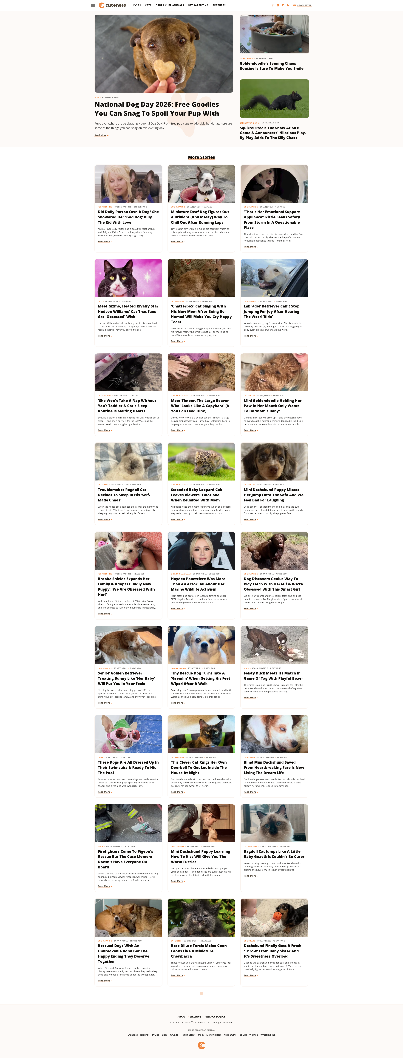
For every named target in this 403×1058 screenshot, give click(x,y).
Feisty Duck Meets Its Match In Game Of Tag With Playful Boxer (273, 676)
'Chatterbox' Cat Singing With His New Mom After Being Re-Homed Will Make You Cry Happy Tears (201, 314)
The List (242, 1034)
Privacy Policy (215, 1016)
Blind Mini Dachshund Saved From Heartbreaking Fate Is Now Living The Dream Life (274, 767)
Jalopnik (144, 1034)
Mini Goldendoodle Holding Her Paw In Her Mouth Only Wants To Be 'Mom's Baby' (273, 406)
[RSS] (288, 5)
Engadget (133, 1034)
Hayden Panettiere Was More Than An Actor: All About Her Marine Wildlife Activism (198, 584)
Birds (246, 668)
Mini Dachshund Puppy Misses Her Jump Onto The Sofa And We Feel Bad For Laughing (274, 495)
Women (253, 1034)
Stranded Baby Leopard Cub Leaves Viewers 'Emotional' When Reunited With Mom (196, 495)
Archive (195, 1016)
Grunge (174, 1034)
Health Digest (188, 1034)
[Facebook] (273, 5)
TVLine (155, 1034)
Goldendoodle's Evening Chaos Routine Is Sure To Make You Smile (272, 66)
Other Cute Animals (170, 5)
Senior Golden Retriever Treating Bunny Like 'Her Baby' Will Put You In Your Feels (126, 678)
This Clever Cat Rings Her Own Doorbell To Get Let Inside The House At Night (199, 767)
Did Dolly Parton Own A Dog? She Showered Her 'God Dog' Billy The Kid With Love (128, 217)
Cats (148, 5)
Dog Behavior (247, 58)
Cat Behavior (177, 301)
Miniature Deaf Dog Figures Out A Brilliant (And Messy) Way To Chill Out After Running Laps (200, 217)
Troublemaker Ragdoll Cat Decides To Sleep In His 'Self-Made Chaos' (124, 495)
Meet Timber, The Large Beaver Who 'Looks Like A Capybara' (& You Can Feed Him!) (200, 406)
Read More (100, 135)
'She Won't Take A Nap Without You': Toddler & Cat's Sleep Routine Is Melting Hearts (127, 406)
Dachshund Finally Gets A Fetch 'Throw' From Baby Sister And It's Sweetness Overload (272, 951)
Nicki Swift (230, 1034)
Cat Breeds (103, 484)
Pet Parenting (198, 5)
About (182, 1016)
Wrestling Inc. (268, 1034)
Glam (164, 1034)
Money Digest (213, 1034)
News (97, 97)
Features (219, 5)
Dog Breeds (249, 395)
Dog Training (178, 846)
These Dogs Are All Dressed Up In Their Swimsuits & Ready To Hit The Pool (128, 767)
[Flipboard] (283, 5)
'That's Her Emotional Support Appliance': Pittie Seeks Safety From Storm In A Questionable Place (272, 219)
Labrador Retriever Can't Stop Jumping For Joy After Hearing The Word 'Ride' (272, 311)
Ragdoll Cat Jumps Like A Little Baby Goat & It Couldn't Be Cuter (274, 854)
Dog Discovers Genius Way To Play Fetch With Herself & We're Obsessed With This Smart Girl (273, 584)
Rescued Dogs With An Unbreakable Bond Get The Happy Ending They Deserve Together (123, 953)
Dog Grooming (178, 668)
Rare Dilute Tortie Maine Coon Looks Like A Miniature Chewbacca (199, 951)
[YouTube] (278, 5)
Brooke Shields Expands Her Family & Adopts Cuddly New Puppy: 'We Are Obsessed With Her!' (126, 586)
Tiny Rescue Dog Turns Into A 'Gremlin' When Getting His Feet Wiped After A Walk (200, 678)
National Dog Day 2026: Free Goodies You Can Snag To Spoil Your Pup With (156, 109)
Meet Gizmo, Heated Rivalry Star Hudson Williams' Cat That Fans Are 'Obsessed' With (128, 311)
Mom (201, 1034)
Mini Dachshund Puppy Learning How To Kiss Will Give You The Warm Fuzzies (200, 856)
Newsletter (304, 5)
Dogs (137, 5)
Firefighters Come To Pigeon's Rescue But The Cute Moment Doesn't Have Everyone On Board (125, 859)
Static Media (184, 1022)
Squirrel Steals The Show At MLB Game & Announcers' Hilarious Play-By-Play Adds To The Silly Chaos (273, 132)
